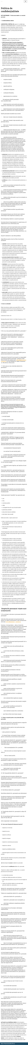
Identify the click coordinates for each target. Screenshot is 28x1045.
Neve (2, 1043)
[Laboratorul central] (2, 1)
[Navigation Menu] (25, 1)
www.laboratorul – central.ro (13, 621)
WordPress (12, 1043)
